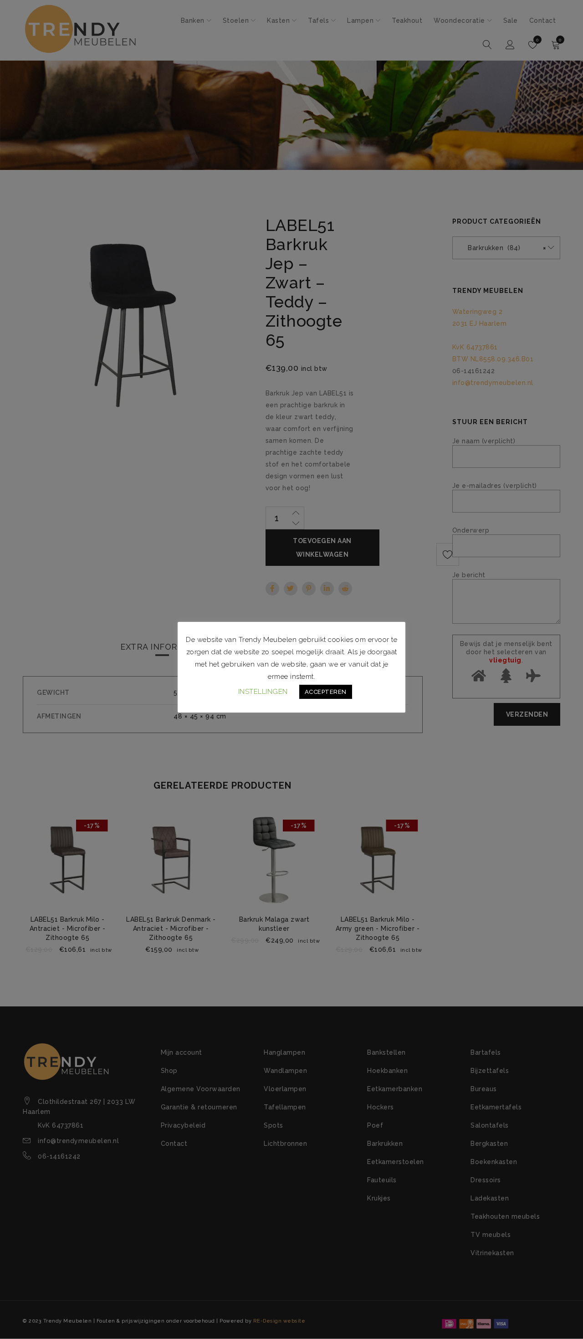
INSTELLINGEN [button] (263, 691)
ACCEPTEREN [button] (326, 691)
